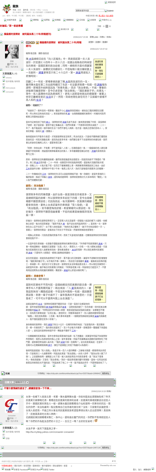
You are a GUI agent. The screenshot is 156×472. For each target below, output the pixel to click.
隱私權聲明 (57, 466)
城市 (8, 16)
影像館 (58, 20)
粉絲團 (8, 470)
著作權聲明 (46, 466)
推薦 (108, 37)
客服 (65, 466)
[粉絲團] (3, 468)
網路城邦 (112, 2)
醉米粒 (32, 10)
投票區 (47, 20)
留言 (7, 67)
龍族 (15, 6)
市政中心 (106, 20)
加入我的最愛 (38, 12)
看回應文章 (64, 29)
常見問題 (27, 466)
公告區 (82, 20)
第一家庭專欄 (16, 25)
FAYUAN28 (10, 88)
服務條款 (36, 466)
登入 (135, 470)
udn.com (113, 465)
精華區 (36, 20)
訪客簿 (93, 20)
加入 (140, 470)
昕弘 (39, 10)
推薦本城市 (27, 12)
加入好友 (14, 67)
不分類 (14, 16)
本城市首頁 (11, 20)
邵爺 (19, 10)
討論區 (25, 20)
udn (3, 16)
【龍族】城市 (30, 16)
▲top (114, 461)
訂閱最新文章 (49, 12)
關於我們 (18, 466)
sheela (45, 10)
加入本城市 (17, 12)
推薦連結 (70, 20)
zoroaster (10, 92)
